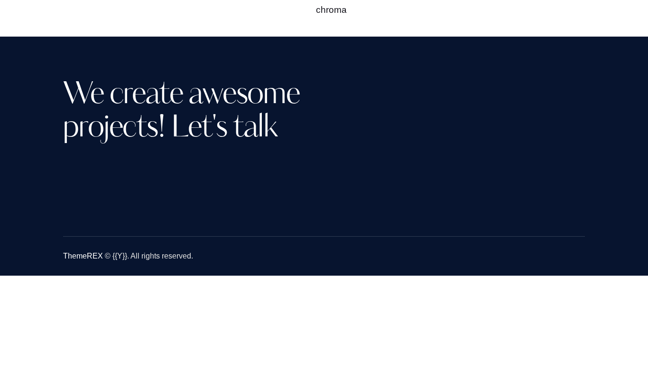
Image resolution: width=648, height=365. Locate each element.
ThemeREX (83, 256)
